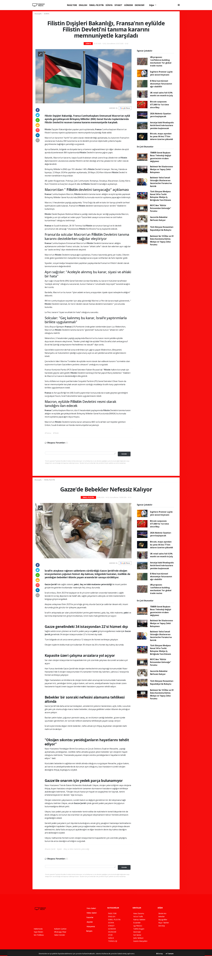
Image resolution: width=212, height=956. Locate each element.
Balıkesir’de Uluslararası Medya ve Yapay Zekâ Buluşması (161, 169)
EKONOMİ (139, 5)
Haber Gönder (59, 935)
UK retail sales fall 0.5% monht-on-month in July (161, 94)
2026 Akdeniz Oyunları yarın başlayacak (160, 115)
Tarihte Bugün (138, 929)
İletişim (89, 931)
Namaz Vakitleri (139, 919)
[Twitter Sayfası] (39, 920)
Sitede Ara (162, 913)
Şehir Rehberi (138, 938)
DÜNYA (109, 5)
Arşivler (89, 922)
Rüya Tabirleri (163, 922)
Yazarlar (89, 917)
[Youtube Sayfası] (47, 920)
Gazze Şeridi (80, 803)
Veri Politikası (39, 935)
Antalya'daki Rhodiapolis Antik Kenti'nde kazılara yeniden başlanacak (162, 125)
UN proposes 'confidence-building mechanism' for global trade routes (160, 61)
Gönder (124, 454)
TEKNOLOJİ (112, 941)
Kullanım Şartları (60, 929)
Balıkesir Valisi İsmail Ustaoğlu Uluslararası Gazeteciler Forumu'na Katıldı (161, 182)
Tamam (170, 953)
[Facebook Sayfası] (34, 920)
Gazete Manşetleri (140, 941)
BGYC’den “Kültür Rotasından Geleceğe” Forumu (160, 208)
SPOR (110, 935)
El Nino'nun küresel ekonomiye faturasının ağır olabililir (161, 84)
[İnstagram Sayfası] (43, 920)
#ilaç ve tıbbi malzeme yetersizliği (76, 849)
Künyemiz (90, 926)
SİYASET (118, 5)
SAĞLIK (111, 938)
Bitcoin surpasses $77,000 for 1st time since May (159, 104)
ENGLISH (83, 5)
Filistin (48, 129)
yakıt (126, 612)
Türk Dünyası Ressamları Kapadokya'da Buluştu (161, 228)
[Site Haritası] (60, 920)
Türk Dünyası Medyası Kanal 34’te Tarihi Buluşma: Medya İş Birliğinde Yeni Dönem (160, 195)
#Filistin (56, 433)
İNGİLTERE (72, 5)
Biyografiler (162, 919)
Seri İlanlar (137, 935)
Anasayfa (38, 14)
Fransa (98, 129)
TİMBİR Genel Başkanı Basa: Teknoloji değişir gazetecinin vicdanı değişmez (160, 157)
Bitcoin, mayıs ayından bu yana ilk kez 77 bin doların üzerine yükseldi (161, 136)
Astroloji (161, 926)
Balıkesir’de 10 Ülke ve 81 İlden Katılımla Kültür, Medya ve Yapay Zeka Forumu (162, 240)
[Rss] (56, 920)
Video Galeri (91, 913)
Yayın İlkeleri (38, 932)
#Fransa (48, 433)
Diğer (152, 5)
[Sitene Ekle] (65, 920)
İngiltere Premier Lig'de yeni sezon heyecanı (161, 73)
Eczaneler (137, 922)
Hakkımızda (38, 929)
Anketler (161, 916)
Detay (160, 953)
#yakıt (59, 849)
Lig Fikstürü (137, 926)
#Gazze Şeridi (50, 849)
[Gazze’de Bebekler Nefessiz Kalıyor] (83, 530)
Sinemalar (137, 932)
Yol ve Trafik (138, 916)
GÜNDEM (128, 5)
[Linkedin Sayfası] (52, 920)
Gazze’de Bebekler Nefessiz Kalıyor (159, 218)
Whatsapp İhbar (60, 932)
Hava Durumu (138, 913)
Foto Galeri (91, 908)
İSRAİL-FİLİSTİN (96, 5)
